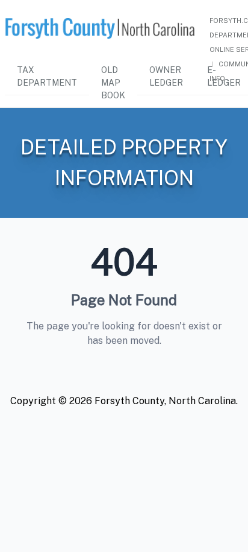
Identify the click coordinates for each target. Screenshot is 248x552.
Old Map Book (113, 82)
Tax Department (47, 76)
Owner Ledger (166, 76)
